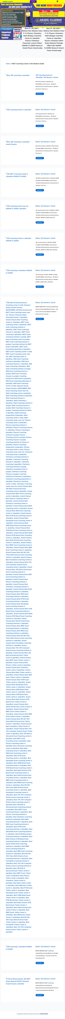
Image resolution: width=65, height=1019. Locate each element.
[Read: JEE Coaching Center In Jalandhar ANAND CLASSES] (19, 239)
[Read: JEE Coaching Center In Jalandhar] (18, 110)
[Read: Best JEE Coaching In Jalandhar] (18, 75)
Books (38, 109)
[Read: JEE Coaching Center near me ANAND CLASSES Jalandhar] (19, 207)
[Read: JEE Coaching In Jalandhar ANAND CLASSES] (19, 272)
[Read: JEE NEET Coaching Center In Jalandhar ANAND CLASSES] (19, 175)
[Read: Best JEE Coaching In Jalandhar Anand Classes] (19, 143)
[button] (57, 1)
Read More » (40, 93)
